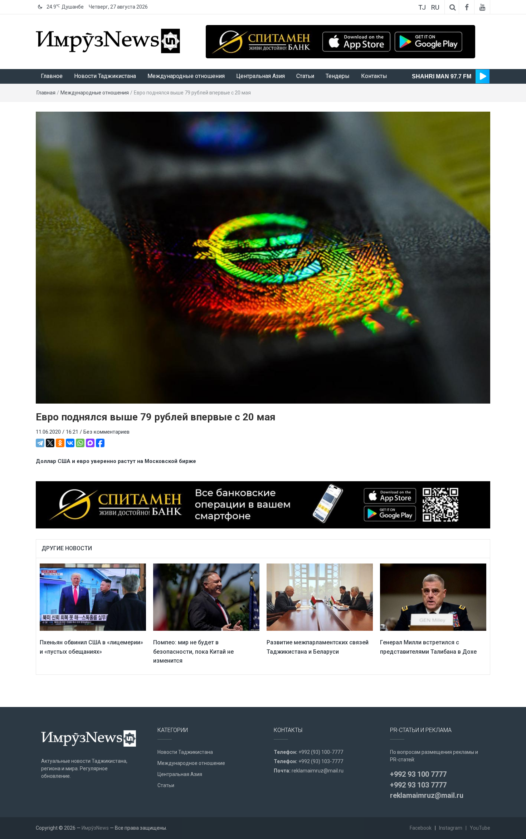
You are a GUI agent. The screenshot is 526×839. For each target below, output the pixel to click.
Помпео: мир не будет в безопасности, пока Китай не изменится (193, 651)
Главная (45, 93)
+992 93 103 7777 (418, 785)
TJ (422, 7)
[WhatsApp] (80, 443)
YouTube (480, 828)
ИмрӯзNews (95, 828)
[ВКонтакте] (70, 443)
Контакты (374, 76)
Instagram (450, 828)
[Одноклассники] (60, 443)
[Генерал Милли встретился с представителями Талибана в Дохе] (433, 597)
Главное (52, 76)
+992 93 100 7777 (418, 774)
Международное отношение (191, 763)
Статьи (305, 76)
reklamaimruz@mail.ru (318, 771)
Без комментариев (106, 432)
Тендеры (338, 76)
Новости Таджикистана (105, 76)
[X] (50, 443)
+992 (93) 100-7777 (320, 752)
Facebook (421, 828)
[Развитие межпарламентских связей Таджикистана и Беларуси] (320, 597)
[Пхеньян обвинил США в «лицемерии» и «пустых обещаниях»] (93, 597)
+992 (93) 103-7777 (320, 761)
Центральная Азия (260, 76)
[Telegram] (40, 443)
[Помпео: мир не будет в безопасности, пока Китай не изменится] (206, 597)
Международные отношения (186, 76)
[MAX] (90, 443)
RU (435, 7)
